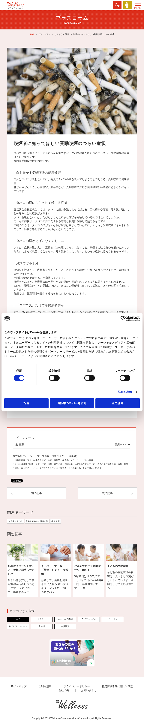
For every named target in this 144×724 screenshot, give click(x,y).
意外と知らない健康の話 (37, 521)
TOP (32, 34)
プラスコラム (44, 34)
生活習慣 (55, 521)
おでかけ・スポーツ (18, 626)
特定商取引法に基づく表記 (117, 686)
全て (18, 619)
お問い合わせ (89, 690)
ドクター (42, 619)
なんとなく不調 (62, 34)
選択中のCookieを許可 (72, 403)
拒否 (26, 403)
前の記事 (36, 493)
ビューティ (112, 619)
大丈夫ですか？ (15, 521)
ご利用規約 (45, 686)
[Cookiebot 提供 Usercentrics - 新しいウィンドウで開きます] (123, 318)
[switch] (54, 378)
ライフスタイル (89, 619)
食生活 (42, 626)
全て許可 (117, 403)
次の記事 (107, 493)
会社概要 (63, 690)
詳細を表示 (125, 391)
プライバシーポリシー (77, 686)
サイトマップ (18, 686)
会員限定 (65, 626)
